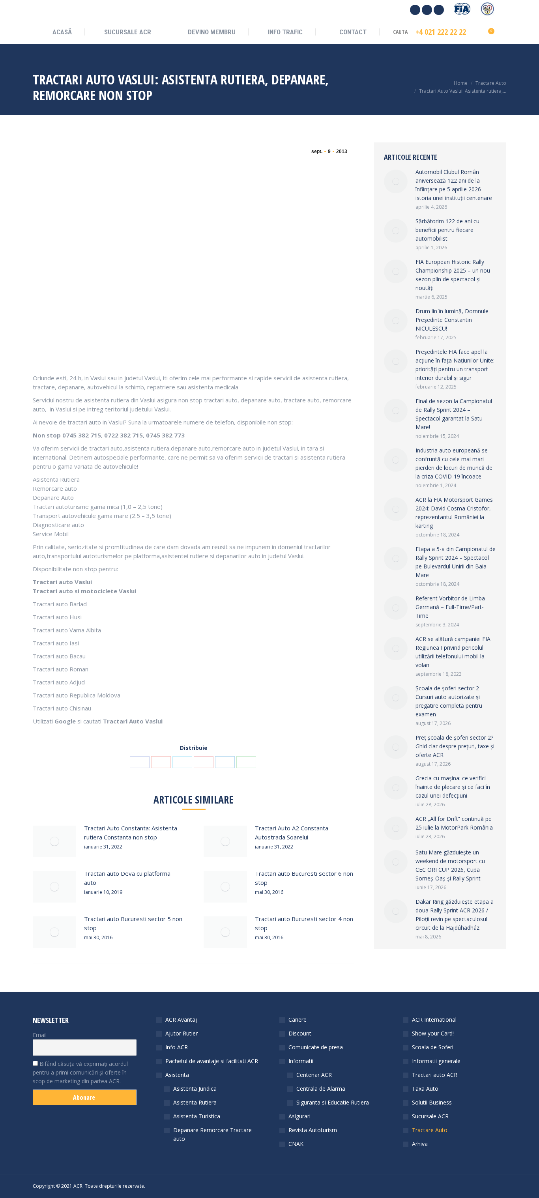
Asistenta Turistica (196, 1116)
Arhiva (420, 1144)
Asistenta (177, 1074)
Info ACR (176, 1047)
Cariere (297, 1019)
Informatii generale (436, 1061)
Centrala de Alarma (320, 1088)
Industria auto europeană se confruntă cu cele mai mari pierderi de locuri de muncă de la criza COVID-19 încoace (453, 463)
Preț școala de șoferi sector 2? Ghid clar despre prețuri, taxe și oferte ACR (454, 746)
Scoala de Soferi (432, 1047)
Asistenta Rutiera (195, 1102)
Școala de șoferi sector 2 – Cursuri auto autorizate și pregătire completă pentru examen (449, 701)
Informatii (300, 1061)
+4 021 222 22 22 (440, 32)
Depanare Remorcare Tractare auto (212, 1134)
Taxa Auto (425, 1088)
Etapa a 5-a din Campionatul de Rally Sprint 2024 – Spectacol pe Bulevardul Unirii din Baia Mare (455, 562)
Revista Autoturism (312, 1130)
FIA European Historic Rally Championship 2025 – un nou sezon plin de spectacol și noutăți (452, 275)
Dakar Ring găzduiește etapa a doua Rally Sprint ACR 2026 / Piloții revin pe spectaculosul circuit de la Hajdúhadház (454, 914)
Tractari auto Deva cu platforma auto (127, 877)
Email (40, 1035)
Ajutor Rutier (181, 1033)
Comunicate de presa (315, 1047)
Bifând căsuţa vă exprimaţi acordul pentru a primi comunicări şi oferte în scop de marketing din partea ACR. (80, 1072)
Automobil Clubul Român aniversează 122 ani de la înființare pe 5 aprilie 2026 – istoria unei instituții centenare (453, 185)
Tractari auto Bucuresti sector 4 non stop (304, 923)
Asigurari (299, 1116)
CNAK (295, 1144)
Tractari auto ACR (434, 1074)
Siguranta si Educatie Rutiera (332, 1102)
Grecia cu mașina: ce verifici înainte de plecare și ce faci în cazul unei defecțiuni (452, 786)
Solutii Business (432, 1102)
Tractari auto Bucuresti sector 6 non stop (304, 877)
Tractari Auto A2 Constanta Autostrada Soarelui (291, 832)
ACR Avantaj (181, 1019)
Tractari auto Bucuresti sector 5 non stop (133, 923)
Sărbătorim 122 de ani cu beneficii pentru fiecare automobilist (447, 229)
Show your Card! (433, 1033)
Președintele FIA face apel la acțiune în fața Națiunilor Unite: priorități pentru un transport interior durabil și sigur (454, 364)
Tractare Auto (490, 83)
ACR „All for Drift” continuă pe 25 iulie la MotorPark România (454, 823)
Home (461, 83)
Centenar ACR (314, 1074)
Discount (299, 1033)
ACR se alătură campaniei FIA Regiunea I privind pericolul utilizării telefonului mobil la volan (452, 652)
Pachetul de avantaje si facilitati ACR (211, 1061)
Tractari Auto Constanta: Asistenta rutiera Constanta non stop (130, 832)
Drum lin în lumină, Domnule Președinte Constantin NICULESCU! (451, 319)
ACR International (434, 1019)
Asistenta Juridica (195, 1088)
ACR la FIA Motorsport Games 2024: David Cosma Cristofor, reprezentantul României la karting (454, 512)
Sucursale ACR (430, 1116)
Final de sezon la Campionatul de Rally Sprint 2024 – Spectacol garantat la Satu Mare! (453, 414)
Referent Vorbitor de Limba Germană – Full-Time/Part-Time (450, 606)
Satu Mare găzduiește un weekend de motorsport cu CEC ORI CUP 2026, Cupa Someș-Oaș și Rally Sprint (450, 865)
